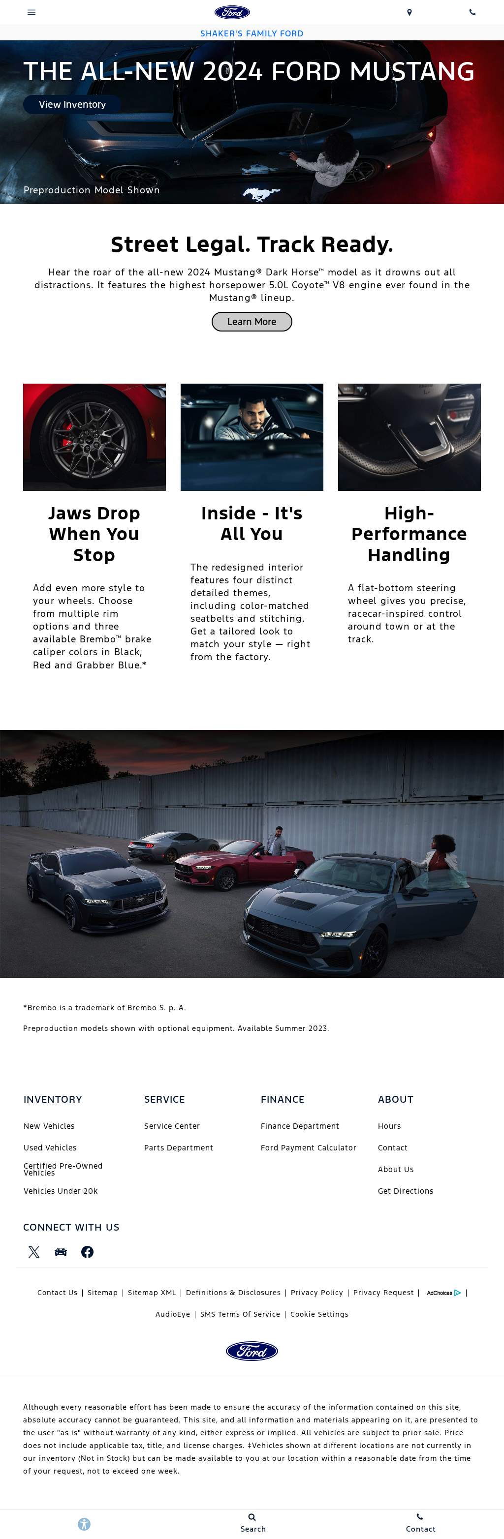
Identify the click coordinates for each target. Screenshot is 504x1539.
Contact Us (57, 1292)
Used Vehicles (50, 1147)
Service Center (172, 1126)
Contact (393, 1147)
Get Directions (406, 1191)
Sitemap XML (152, 1292)
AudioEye (173, 1314)
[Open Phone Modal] (472, 12)
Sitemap (103, 1292)
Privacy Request (383, 1292)
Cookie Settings (319, 1314)
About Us (396, 1169)
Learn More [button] (252, 322)
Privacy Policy (317, 1292)
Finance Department (300, 1126)
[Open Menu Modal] (31, 12)
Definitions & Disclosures (233, 1292)
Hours (389, 1126)
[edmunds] (60, 1252)
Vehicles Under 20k (61, 1191)
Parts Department (179, 1147)
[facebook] (87, 1252)
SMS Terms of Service (240, 1314)
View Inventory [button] (72, 104)
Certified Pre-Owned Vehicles (63, 1169)
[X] (34, 1252)
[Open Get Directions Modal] (409, 12)
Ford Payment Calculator (309, 1147)
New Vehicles (49, 1126)
